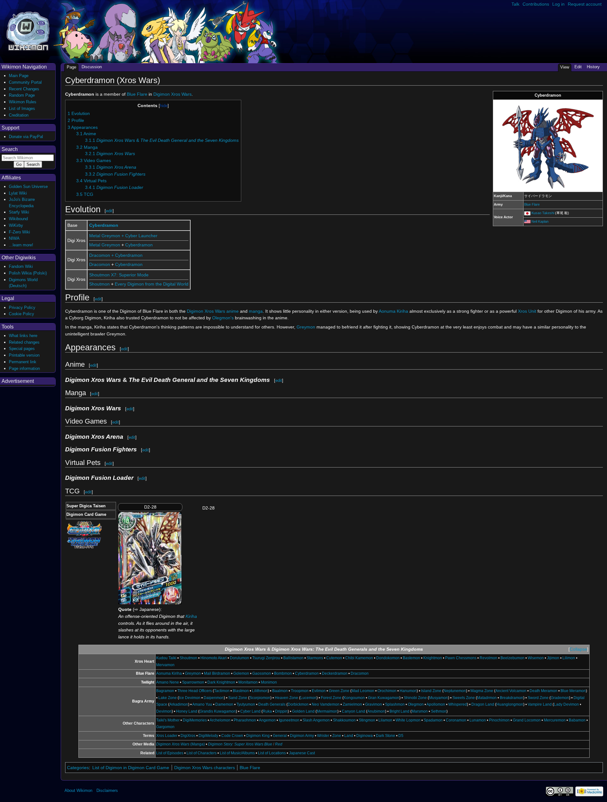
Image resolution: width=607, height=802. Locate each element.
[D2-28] (149, 557)
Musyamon (438, 698)
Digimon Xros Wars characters (204, 767)
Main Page (18, 75)
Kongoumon (354, 698)
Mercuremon (555, 720)
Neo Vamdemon (326, 704)
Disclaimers (107, 790)
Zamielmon (352, 704)
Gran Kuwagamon (383, 698)
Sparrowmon (193, 682)
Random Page (22, 95)
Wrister (323, 735)
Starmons (315, 658)
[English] (527, 221)
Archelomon (220, 720)
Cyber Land (250, 711)
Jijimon (553, 658)
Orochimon (386, 691)
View (564, 67)
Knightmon (432, 658)
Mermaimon (327, 711)
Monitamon (248, 682)
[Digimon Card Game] (84, 542)
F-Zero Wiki (19, 232)
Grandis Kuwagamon (217, 711)
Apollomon (435, 704)
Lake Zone (167, 698)
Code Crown (232, 735)
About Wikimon (78, 790)
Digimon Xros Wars (172, 94)
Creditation (18, 115)
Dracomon (99, 264)
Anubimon (376, 711)
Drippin (281, 711)
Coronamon (456, 720)
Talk (515, 4)
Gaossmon (261, 673)
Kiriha (191, 616)
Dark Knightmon (221, 682)
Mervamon (165, 665)
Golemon (241, 673)
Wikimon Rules (22, 101)
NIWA (14, 238)
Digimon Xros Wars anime (213, 311)
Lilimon (568, 658)
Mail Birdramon (217, 673)
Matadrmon (487, 698)
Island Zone (431, 691)
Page (71, 67)
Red (278, 744)
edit (109, 210)
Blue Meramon (573, 691)
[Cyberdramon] (548, 146)
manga (256, 311)
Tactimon (222, 691)
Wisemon (536, 658)
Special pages (22, 348)
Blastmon (241, 691)
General (280, 735)
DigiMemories (195, 720)
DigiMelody (208, 735)
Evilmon (319, 691)
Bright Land (399, 711)
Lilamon (385, 720)
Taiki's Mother (168, 720)
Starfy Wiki (19, 212)
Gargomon (165, 727)
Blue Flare (532, 204)
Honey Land (186, 711)
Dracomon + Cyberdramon (116, 255)
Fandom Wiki (21, 266)
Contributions (536, 4)
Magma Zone (481, 691)
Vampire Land (540, 704)
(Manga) (180, 744)
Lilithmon (260, 691)
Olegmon (416, 704)
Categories (78, 767)
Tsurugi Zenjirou (266, 658)
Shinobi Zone (415, 698)
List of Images (22, 108)
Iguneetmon (289, 720)
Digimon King (258, 735)
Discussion (92, 66)
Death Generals (271, 704)
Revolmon (488, 658)
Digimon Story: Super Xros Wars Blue (240, 744)
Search (10, 149)
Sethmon (438, 711)
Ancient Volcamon (510, 691)
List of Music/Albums (237, 753)
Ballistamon (293, 658)
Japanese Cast (302, 753)
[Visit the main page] (28, 30)
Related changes (24, 342)
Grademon (560, 698)
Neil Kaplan (540, 221)
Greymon (306, 326)
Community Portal (25, 82)
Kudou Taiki (166, 658)
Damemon (224, 704)
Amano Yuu (202, 704)
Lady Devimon (566, 704)
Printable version (24, 355)
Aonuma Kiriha (393, 311)
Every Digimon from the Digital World (151, 283)
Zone (336, 735)
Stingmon (367, 720)
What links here (23, 335)
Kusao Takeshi (542, 213)
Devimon (164, 711)
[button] (578, 649)
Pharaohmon (245, 720)
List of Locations (272, 753)
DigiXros (188, 735)
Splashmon (395, 704)
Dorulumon (239, 658)
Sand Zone (237, 698)
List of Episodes (169, 753)
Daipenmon (214, 698)
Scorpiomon (259, 698)
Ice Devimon (189, 698)
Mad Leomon (363, 691)
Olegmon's (223, 317)
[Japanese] (527, 213)
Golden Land (303, 711)
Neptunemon (455, 691)
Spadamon (433, 720)
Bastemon (411, 658)
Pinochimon (499, 720)
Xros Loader (166, 735)
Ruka (267, 711)
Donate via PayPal (26, 136)
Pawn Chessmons (460, 658)
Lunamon (477, 720)
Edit (578, 66)
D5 (400, 735)
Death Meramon (543, 691)
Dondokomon (388, 658)
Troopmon (300, 691)
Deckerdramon (334, 673)
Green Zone (339, 691)
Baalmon (280, 691)
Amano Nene (167, 682)
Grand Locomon (527, 720)
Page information (24, 368)
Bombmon (283, 673)
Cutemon (334, 658)
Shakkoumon (344, 720)
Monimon (269, 682)
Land (348, 735)
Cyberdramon (103, 225)
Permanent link (22, 361)
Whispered (457, 704)
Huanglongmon (509, 704)
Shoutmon (99, 283)
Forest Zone (331, 698)
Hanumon (408, 691)
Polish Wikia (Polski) (28, 273)
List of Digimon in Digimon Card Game (130, 767)
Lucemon (308, 698)
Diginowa (364, 735)
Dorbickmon (298, 704)
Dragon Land (482, 704)
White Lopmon (407, 720)
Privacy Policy (22, 307)
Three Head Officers (194, 691)
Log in (558, 4)
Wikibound (18, 218)
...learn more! (21, 245)
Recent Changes (24, 89)
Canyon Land (353, 711)
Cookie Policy (21, 313)
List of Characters (202, 753)
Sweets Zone (463, 698)
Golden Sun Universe (28, 186)
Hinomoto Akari (213, 658)
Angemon (267, 720)
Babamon (577, 720)
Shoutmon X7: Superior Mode (119, 274)
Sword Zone (538, 698)
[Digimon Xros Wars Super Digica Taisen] (84, 528)
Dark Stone (385, 735)
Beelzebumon (512, 658)
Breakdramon (511, 698)
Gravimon (373, 704)
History (593, 66)
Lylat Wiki (18, 193)
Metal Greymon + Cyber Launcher (123, 235)
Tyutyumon (245, 704)
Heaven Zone (286, 698)
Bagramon (165, 691)
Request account (585, 4)
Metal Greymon (104, 244)
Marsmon (420, 711)
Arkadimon (178, 704)
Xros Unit (527, 311)
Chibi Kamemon (359, 658)
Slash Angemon (316, 720)
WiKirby (16, 225)
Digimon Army (302, 735)
